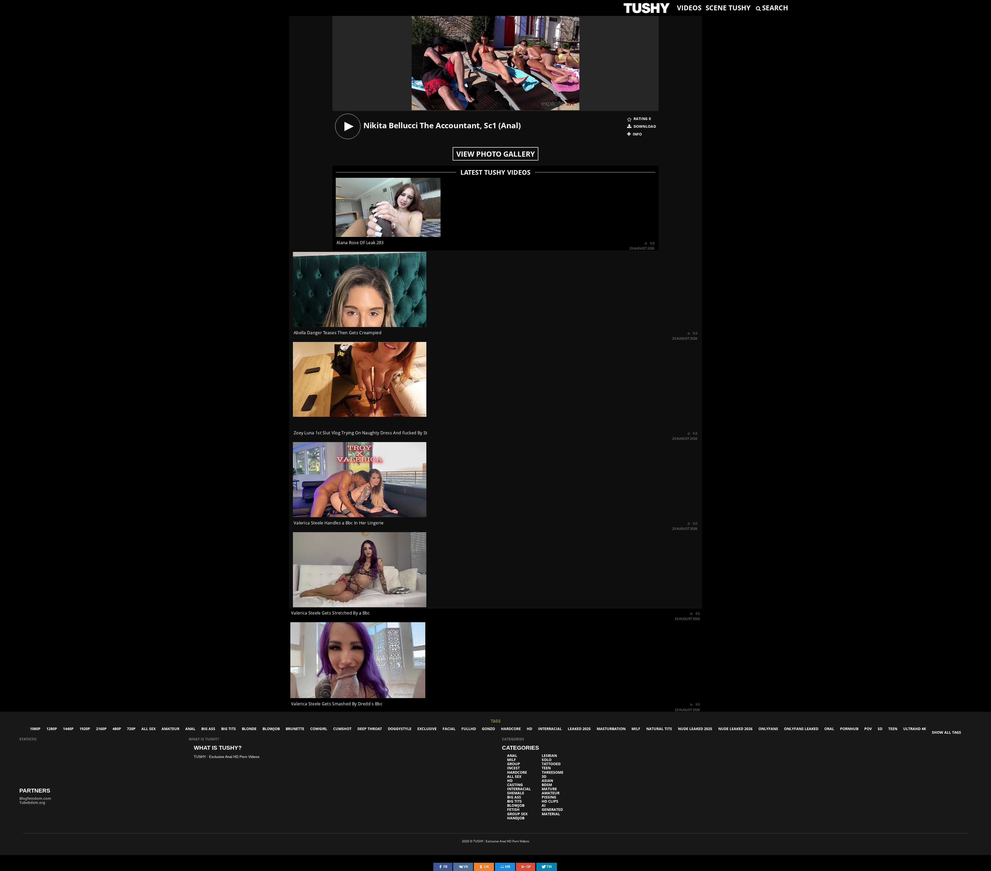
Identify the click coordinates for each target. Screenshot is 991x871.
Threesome (552, 772)
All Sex (148, 728)
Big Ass (208, 728)
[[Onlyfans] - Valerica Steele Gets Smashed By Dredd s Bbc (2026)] (357, 660)
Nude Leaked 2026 (735, 728)
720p (131, 728)
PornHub (849, 728)
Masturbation (611, 728)
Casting (515, 785)
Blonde (249, 728)
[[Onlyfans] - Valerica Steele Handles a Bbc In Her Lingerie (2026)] (359, 479)
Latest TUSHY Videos (495, 172)
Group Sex (517, 814)
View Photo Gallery (495, 154)
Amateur (170, 728)
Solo (547, 760)
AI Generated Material (552, 809)
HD (529, 728)
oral (829, 728)
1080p (35, 728)
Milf (636, 728)
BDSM (547, 785)
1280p (51, 728)
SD (880, 728)
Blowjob (271, 728)
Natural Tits (659, 728)
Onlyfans (768, 728)
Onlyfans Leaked (801, 728)
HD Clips (550, 801)
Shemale (515, 793)
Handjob (515, 818)
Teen (892, 728)
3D (544, 776)
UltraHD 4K (914, 728)
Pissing (549, 797)
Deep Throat (369, 728)
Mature (549, 789)
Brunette (295, 728)
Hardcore (511, 728)
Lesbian (549, 756)
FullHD (468, 728)
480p (117, 728)
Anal (190, 728)
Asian (547, 781)
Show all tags (946, 732)
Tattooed (551, 764)
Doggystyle (399, 728)
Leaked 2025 (579, 728)
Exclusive (427, 728)
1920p (84, 728)
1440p (68, 728)
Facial (449, 728)
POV (868, 728)
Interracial (550, 728)
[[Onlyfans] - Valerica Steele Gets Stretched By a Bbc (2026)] (359, 569)
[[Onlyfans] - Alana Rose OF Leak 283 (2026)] (388, 207)
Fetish (513, 810)
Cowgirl (318, 728)
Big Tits (228, 728)
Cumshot (342, 728)
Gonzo (488, 728)
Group (513, 764)
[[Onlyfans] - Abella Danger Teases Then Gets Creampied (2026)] (359, 289)
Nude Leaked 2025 (695, 728)
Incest (513, 768)
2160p (101, 728)
